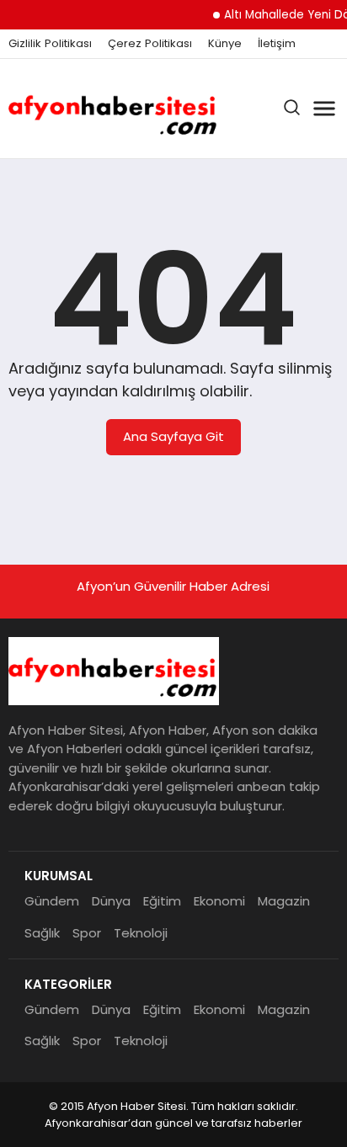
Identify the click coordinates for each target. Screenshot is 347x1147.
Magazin (284, 901)
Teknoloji (141, 933)
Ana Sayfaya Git (173, 436)
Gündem (51, 901)
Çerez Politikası (150, 43)
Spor (86, 933)
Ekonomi (219, 901)
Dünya (111, 901)
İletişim (277, 43)
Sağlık (42, 933)
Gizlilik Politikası (50, 43)
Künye (225, 43)
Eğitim (162, 901)
